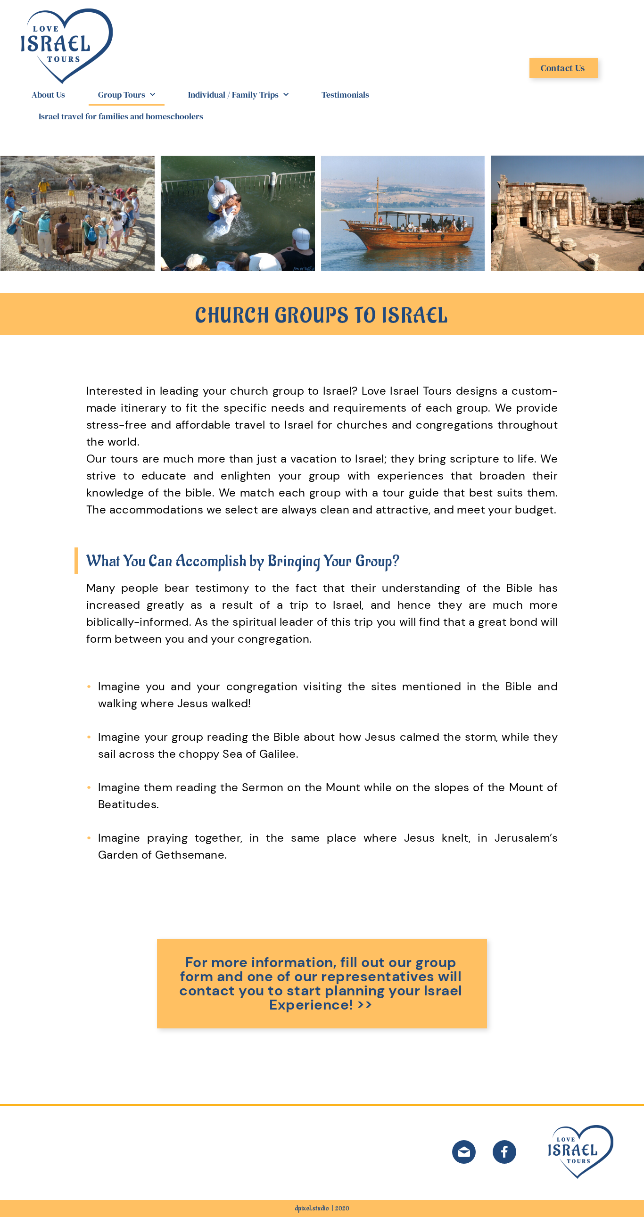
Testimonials (345, 94)
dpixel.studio (312, 1208)
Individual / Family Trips (233, 94)
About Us (48, 94)
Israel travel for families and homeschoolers (121, 116)
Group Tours (121, 94)
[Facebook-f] (504, 1152)
